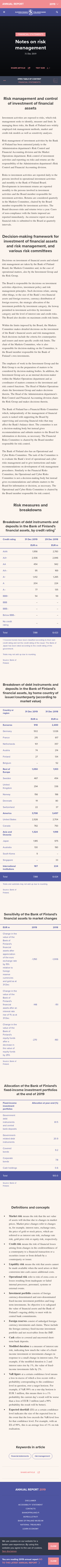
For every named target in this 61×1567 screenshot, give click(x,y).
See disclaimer (9, 1551)
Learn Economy (31, 1529)
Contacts (30, 1509)
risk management (43, 1456)
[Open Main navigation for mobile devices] (4, 12)
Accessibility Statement (30, 1505)
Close (53, 1546)
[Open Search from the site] (57, 12)
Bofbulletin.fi (30, 1517)
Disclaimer (30, 1501)
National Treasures (30, 1525)
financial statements (20, 1456)
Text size (43, 68)
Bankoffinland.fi (30, 1513)
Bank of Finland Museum (30, 1521)
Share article (18, 68)
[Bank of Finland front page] (30, 12)
